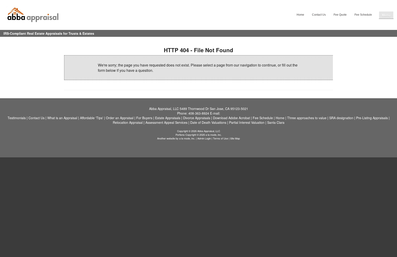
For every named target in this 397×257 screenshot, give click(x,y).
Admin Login (204, 138)
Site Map (235, 138)
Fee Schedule (363, 14)
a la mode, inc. (187, 138)
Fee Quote (340, 14)
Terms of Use (220, 138)
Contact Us (319, 14)
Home (300, 14)
